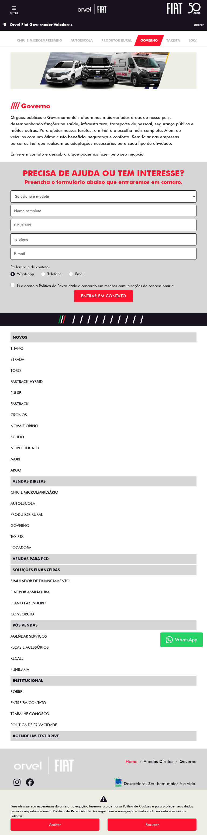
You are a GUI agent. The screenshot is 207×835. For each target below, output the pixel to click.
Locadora (21, 548)
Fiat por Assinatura (30, 592)
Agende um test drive (36, 736)
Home (131, 761)
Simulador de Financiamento (40, 581)
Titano (17, 348)
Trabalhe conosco (30, 714)
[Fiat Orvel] (92, 9)
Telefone (54, 274)
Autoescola (23, 503)
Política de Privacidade (58, 286)
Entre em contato (28, 703)
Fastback (20, 404)
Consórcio (22, 614)
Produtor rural (27, 514)
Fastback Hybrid (27, 381)
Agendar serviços (29, 636)
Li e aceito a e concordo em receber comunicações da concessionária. (96, 286)
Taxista (17, 536)
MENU (14, 13)
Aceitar (55, 824)
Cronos (19, 415)
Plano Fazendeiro (28, 603)
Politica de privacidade (34, 725)
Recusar (152, 824)
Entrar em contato (103, 295)
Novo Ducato (25, 448)
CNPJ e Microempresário (34, 492)
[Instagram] (17, 782)
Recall (17, 658)
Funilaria (20, 669)
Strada (17, 359)
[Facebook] (29, 782)
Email (80, 274)
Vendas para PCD (31, 559)
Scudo (17, 437)
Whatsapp (25, 274)
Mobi (15, 459)
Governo (20, 525)
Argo (16, 470)
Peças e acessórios (30, 647)
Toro (16, 370)
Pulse (16, 392)
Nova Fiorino (24, 426)
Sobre (16, 691)
